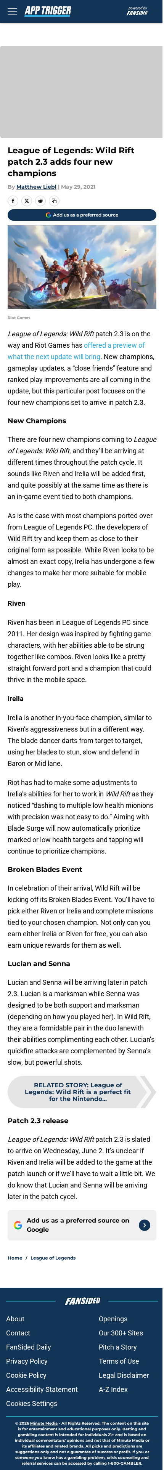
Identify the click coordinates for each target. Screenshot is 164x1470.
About (15, 1319)
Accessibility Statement (42, 1389)
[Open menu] (12, 11)
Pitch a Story (118, 1347)
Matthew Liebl (36, 186)
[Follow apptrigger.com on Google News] (144, 1225)
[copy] (54, 201)
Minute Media (44, 1423)
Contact (18, 1333)
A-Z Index (113, 1389)
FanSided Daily (28, 1347)
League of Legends (53, 1258)
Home (15, 1258)
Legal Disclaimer (124, 1375)
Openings (113, 1319)
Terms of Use (119, 1361)
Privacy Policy (27, 1361)
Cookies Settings (31, 1403)
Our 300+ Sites (121, 1333)
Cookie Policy (26, 1375)
